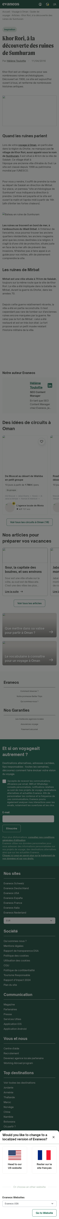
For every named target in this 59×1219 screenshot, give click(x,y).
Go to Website (44, 1212)
